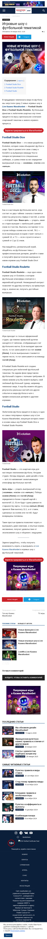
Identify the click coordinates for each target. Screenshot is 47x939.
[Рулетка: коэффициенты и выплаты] (8, 807)
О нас (25, 875)
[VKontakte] (26, 833)
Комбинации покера (25, 815)
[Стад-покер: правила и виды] (8, 784)
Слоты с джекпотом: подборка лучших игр (25, 752)
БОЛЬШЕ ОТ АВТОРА (25, 623)
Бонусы (25, 859)
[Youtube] (31, 833)
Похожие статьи (8, 623)
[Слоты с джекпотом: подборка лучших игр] (8, 754)
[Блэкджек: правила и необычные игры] (8, 796)
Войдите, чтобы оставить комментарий (23, 677)
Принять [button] (8, 935)
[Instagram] (16, 833)
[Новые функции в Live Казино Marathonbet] (9, 633)
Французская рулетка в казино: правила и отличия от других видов (29, 741)
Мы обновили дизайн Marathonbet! (25, 728)
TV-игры (41, 613)
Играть (24, 870)
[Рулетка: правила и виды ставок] (8, 773)
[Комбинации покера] (8, 818)
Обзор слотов (20, 756)
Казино (24, 854)
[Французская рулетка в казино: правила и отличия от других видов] (8, 742)
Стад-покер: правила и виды (29, 781)
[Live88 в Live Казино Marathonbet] (9, 655)
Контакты (24, 880)
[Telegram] (21, 833)
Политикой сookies (17, 931)
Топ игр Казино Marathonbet (8, 614)
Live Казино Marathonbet (13, 107)
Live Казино (16, 16)
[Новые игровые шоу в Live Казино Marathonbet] (9, 644)
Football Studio (10, 406)
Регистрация (25, 886)
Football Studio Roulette (16, 266)
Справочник (20, 733)
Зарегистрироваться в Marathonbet (23, 130)
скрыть (20, 81)
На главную (6, 16)
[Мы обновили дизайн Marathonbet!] (8, 730)
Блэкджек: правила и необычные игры (25, 794)
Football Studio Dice (13, 137)
